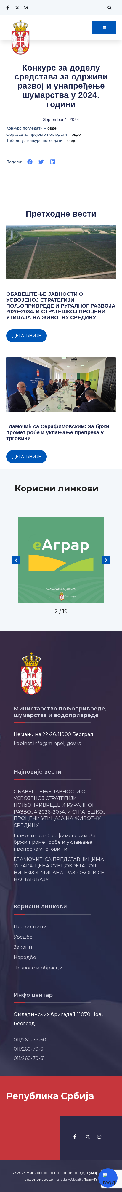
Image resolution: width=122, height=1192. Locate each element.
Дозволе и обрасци (38, 968)
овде (52, 128)
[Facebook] (7, 7)
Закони (23, 947)
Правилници (30, 926)
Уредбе (23, 937)
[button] (30, 161)
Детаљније (26, 335)
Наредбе (25, 957)
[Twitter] (16, 7)
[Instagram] (25, 7)
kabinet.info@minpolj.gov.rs (47, 743)
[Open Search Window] (108, 7)
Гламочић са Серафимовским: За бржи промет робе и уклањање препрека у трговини (57, 432)
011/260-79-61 (29, 1049)
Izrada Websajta (70, 1179)
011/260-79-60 (30, 1040)
